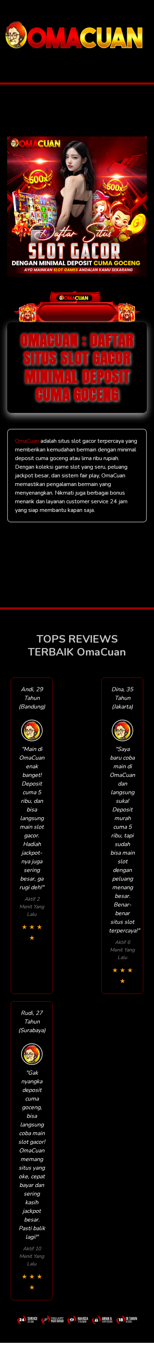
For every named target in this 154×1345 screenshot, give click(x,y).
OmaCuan (27, 441)
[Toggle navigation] (7, 58)
